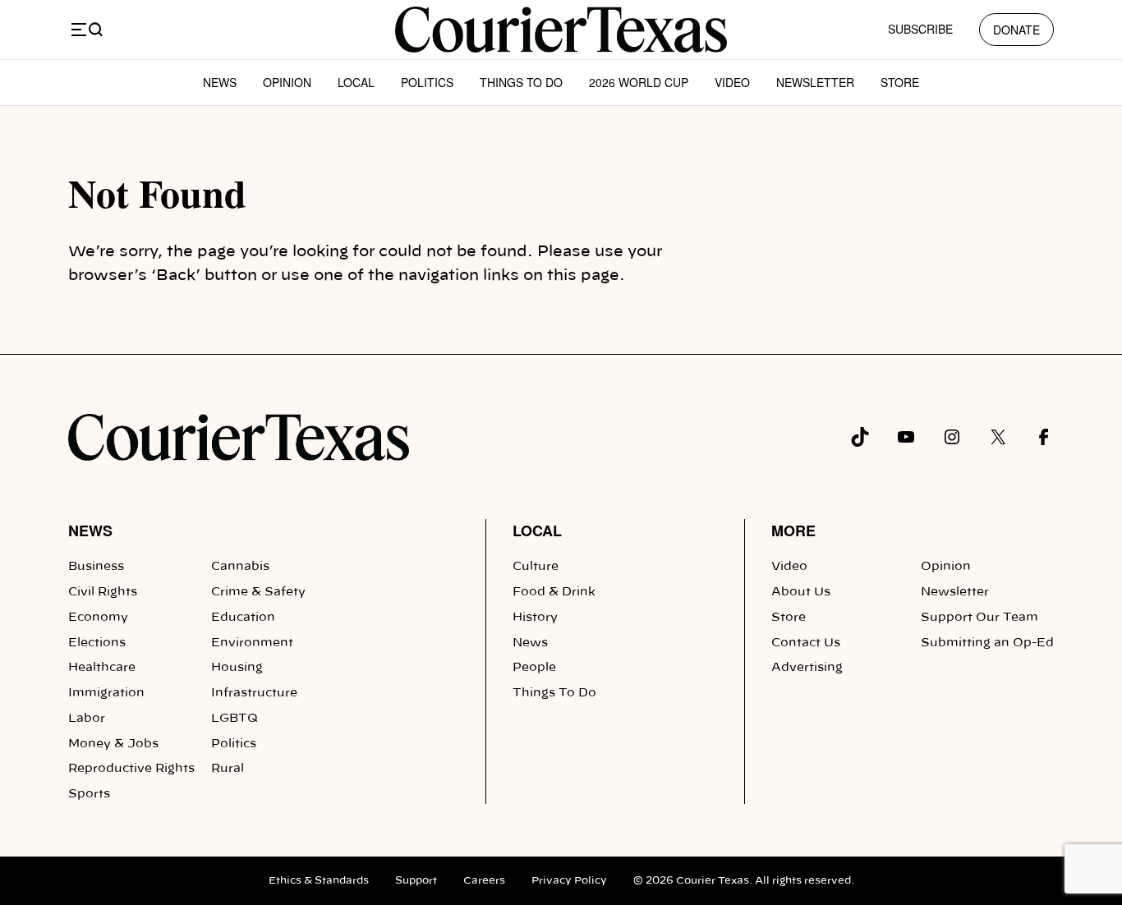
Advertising (807, 667)
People (534, 667)
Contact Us (805, 643)
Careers (484, 880)
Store (900, 82)
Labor (86, 718)
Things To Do (521, 82)
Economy (98, 617)
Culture (536, 566)
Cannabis (240, 566)
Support (416, 880)
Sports (89, 794)
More (793, 530)
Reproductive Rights (131, 768)
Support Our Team (979, 617)
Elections (97, 643)
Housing (237, 667)
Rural (227, 768)
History (535, 617)
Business (96, 566)
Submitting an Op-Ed (987, 643)
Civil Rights (102, 592)
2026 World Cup (638, 82)
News (220, 82)
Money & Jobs (113, 744)
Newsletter (815, 82)
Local (356, 82)
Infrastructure (254, 693)
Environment (252, 643)
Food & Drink (554, 592)
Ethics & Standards (319, 880)
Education (243, 617)
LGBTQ (234, 718)
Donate (1016, 29)
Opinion (287, 82)
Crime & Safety (258, 592)
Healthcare (102, 667)
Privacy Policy (569, 880)
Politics (427, 82)
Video (732, 82)
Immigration (106, 693)
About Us (800, 592)
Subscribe (920, 29)
